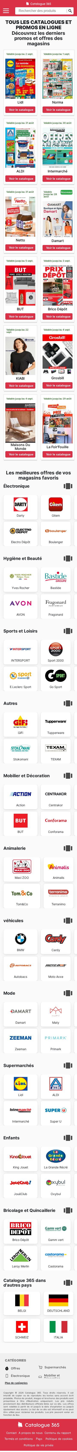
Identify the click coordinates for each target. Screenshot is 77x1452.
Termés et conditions (18, 1438)
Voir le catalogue (21, 109)
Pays (39, 1438)
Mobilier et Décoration (52, 1377)
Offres (15, 1368)
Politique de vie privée (38, 1445)
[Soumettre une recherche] (70, 10)
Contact (11, 1433)
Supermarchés (55, 1367)
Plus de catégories (16, 1383)
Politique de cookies (59, 1438)
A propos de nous (31, 1433)
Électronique (20, 1376)
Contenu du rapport (57, 1433)
